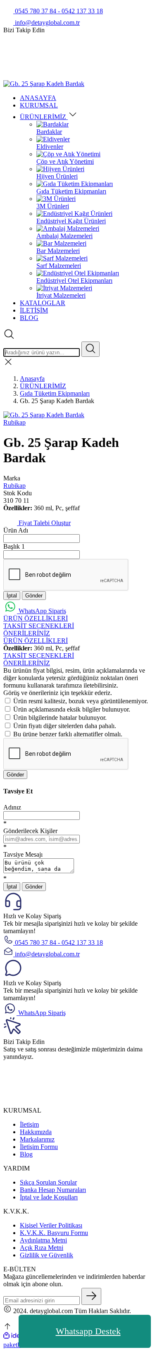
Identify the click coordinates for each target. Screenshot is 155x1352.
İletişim (29, 1124)
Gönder (34, 595)
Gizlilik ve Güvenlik (46, 1255)
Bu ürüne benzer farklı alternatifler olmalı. (67, 734)
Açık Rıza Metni (41, 1247)
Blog (26, 1154)
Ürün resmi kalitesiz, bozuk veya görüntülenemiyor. (80, 701)
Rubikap (14, 422)
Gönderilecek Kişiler (30, 830)
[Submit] (91, 1296)
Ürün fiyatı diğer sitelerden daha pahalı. (64, 725)
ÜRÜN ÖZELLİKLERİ (35, 618)
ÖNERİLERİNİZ (26, 633)
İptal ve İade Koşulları (49, 1197)
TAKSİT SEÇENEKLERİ (38, 625)
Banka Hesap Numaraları (53, 1189)
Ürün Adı (15, 530)
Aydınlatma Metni (43, 1240)
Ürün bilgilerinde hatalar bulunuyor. (60, 717)
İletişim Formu (39, 1146)
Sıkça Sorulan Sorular (48, 1182)
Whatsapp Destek (88, 1331)
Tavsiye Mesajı (23, 854)
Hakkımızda (36, 1131)
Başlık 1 (14, 546)
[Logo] (43, 83)
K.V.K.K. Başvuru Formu (54, 1232)
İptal (12, 595)
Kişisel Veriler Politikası (51, 1225)
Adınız (12, 807)
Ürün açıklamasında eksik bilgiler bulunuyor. (71, 709)
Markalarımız (37, 1139)
